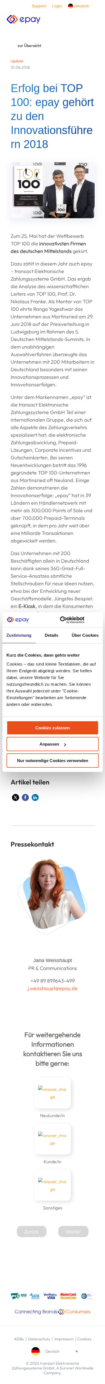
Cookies (84, 1338)
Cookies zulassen (52, 727)
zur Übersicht (29, 45)
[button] (15, 797)
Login (57, 6)
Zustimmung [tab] (18, 635)
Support (39, 6)
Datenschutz (39, 1338)
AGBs (19, 1338)
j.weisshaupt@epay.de (53, 988)
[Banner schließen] (97, 620)
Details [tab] (52, 635)
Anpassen (49, 744)
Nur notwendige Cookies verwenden (52, 760)
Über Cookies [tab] (85, 635)
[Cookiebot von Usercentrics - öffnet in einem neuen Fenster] (62, 620)
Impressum (64, 1338)
